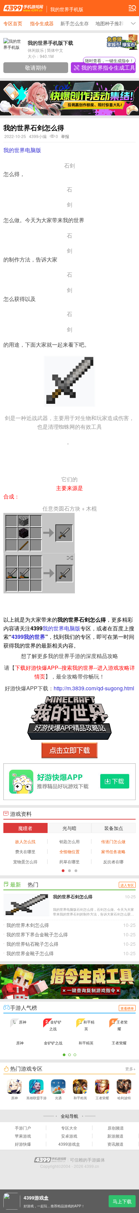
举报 (65, 136)
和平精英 (80, 1098)
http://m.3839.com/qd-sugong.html (94, 688)
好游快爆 (23, 1144)
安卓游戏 (69, 1136)
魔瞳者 (25, 828)
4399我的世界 (28, 636)
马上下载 (122, 1201)
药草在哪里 (69, 861)
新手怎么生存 (74, 23)
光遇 (58, 1098)
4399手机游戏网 (23, 8)
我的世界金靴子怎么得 (71, 953)
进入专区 (127, 885)
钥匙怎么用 (69, 841)
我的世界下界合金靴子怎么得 (71, 934)
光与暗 (69, 828)
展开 (133, 23)
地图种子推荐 (109, 23)
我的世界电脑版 (22, 150)
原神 (14, 1098)
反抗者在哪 (113, 861)
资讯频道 (115, 1144)
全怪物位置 (69, 851)
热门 (33, 884)
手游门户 (23, 1127)
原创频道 (116, 1127)
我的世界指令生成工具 (108, 66)
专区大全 (69, 1127)
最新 (15, 884)
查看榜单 (127, 1008)
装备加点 (113, 828)
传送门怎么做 (113, 841)
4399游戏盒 (69, 1144)
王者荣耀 (102, 1098)
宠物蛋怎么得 (25, 861)
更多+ (130, 1068)
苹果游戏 (23, 1136)
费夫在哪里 (25, 851)
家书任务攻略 (113, 851)
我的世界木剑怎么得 (71, 925)
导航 (132, 8)
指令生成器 (42, 23)
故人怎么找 (25, 841)
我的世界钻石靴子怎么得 (71, 943)
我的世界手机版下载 (50, 42)
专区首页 (12, 23)
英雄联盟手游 (36, 1098)
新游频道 (115, 1136)
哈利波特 (124, 1098)
